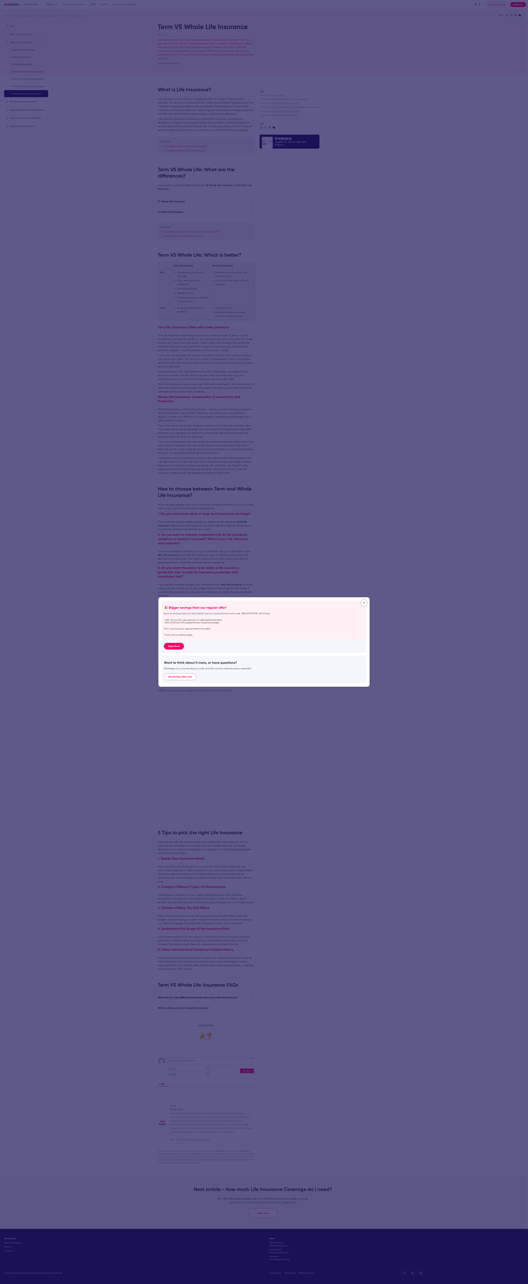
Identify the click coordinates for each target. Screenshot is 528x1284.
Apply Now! (174, 646)
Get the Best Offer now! (180, 676)
